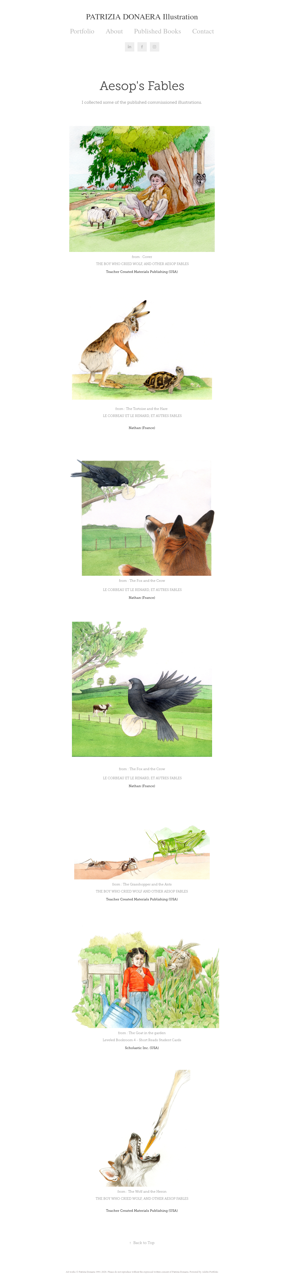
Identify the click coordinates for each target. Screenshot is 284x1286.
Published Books (157, 30)
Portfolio (82, 30)
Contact (203, 30)
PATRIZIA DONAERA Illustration (142, 16)
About (114, 30)
